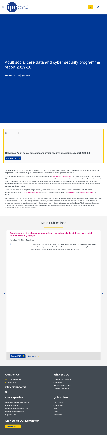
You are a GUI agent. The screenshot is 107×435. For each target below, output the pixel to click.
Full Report (71, 192)
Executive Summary (87, 192)
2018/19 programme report (31, 192)
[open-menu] (90, 7)
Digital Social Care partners (61, 176)
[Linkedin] (6, 392)
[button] (4, 293)
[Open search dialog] (98, 8)
